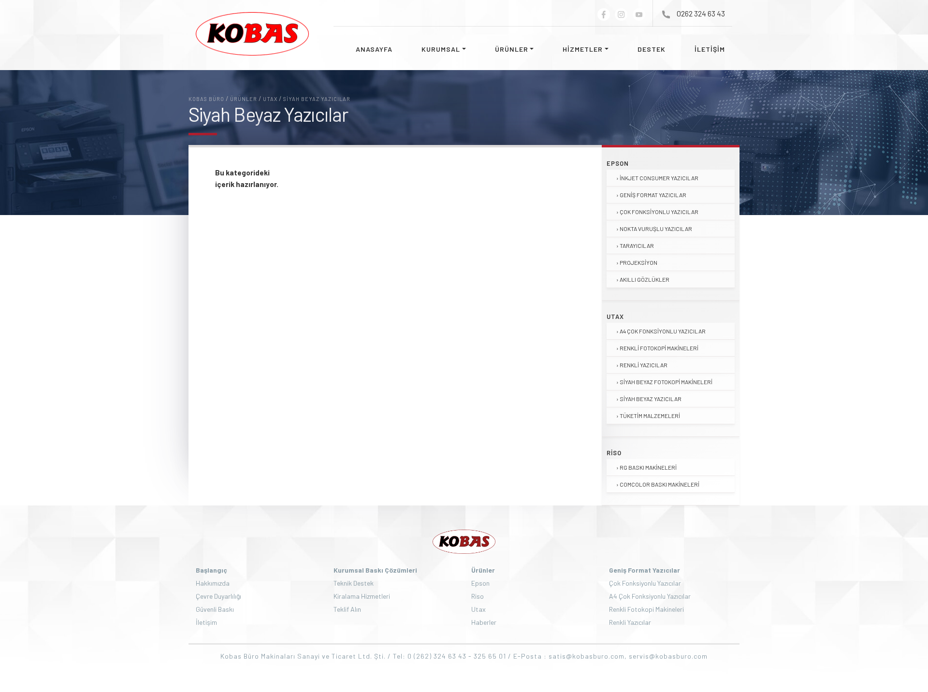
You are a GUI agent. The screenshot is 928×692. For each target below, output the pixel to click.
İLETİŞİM (710, 49)
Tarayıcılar (637, 245)
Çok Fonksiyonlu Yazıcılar (659, 211)
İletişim (206, 622)
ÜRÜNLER (511, 49)
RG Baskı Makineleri (648, 467)
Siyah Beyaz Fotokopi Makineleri (666, 381)
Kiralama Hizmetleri (362, 596)
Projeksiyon (638, 262)
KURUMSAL (440, 49)
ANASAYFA (374, 49)
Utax (615, 316)
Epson (618, 163)
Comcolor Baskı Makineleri (659, 484)
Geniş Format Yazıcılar (653, 194)
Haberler (483, 622)
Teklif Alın (347, 609)
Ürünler (483, 570)
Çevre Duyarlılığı (218, 596)
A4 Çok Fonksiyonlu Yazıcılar (663, 331)
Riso (614, 453)
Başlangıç (211, 570)
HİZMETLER (583, 49)
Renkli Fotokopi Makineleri (659, 348)
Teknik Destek (354, 583)
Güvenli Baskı (215, 609)
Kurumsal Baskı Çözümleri (375, 570)
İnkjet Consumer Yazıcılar (659, 177)
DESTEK (652, 49)
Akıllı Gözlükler (644, 279)
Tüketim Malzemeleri (650, 415)
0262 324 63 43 (701, 13)
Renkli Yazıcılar (643, 364)
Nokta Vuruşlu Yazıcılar (656, 228)
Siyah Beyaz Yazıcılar (651, 398)
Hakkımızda (213, 583)
